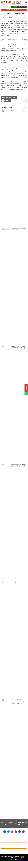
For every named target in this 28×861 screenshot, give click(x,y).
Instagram (23, 831)
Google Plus (12, 831)
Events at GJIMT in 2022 (8, 97)
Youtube (19, 831)
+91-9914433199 (17, 9)
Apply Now (14, 6)
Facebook (4, 831)
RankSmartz (17, 859)
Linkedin (15, 831)
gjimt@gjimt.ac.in (22, 840)
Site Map (23, 857)
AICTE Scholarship (22, 6)
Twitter (8, 831)
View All (24, 107)
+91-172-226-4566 (9, 840)
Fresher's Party (6, 100)
